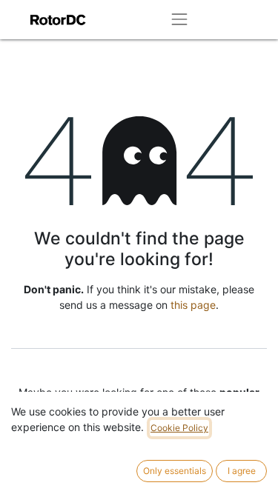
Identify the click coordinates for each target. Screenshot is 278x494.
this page (193, 304)
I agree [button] (242, 470)
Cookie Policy (179, 427)
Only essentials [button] (174, 470)
